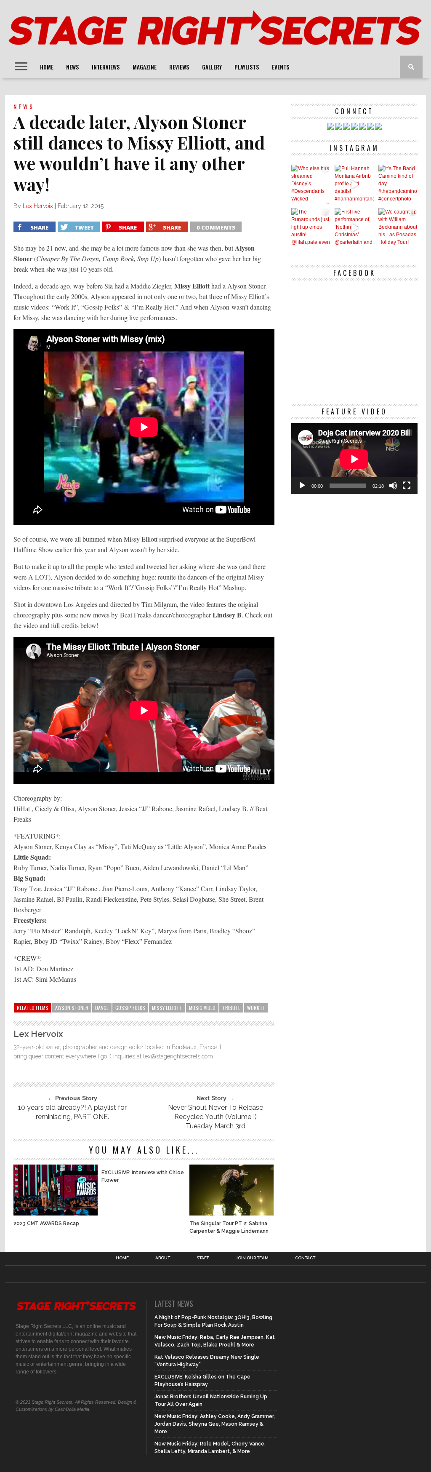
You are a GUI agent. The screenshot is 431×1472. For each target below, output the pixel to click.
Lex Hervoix (38, 206)
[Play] (302, 485)
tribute (231, 1007)
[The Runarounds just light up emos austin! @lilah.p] (310, 227)
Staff (203, 1258)
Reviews (179, 67)
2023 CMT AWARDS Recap (46, 1223)
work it (256, 1007)
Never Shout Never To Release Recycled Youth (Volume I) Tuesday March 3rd (215, 1116)
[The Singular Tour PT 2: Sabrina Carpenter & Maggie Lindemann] (231, 1213)
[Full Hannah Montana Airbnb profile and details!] (354, 184)
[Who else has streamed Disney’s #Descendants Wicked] (310, 184)
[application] (354, 458)
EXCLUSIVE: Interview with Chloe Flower (142, 1176)
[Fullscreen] (406, 485)
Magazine (145, 67)
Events (281, 67)
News (72, 67)
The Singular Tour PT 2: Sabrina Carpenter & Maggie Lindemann (229, 1227)
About (162, 1258)
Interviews (106, 67)
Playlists (246, 67)
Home (46, 67)
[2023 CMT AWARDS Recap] (55, 1213)
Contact (305, 1258)
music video (202, 1007)
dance (102, 1007)
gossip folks (130, 1007)
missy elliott (167, 1007)
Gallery (212, 67)
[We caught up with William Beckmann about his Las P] (398, 227)
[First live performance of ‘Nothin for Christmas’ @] (354, 227)
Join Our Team (252, 1258)
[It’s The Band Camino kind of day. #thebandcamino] (398, 184)
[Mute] (393, 485)
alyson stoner (71, 1007)
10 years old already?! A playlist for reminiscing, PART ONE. (72, 1112)
